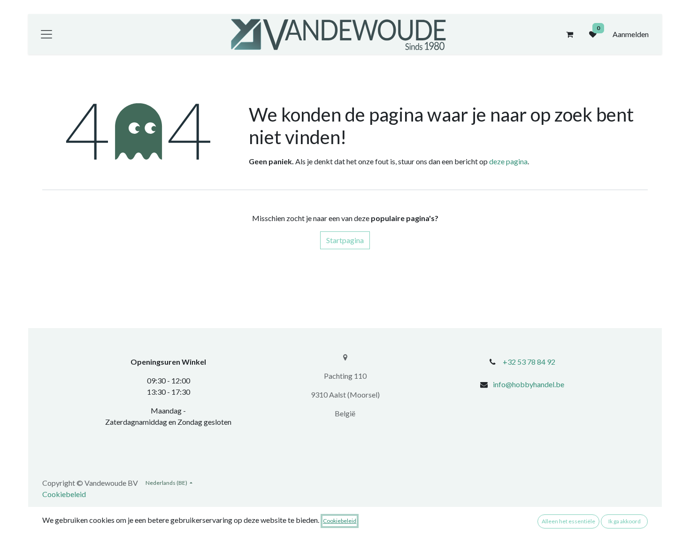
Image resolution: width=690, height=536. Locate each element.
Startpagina (345, 240)
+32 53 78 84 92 (529, 361)
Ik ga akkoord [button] (624, 521)
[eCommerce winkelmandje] (569, 34)
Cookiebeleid (64, 494)
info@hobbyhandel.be (528, 384)
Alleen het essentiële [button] (568, 521)
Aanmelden (631, 34)
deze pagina (508, 161)
